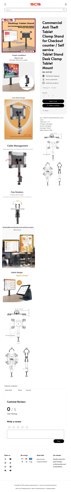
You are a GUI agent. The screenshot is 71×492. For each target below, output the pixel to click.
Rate (58, 441)
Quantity (44, 93)
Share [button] (46, 110)
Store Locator (41, 459)
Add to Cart (53, 101)
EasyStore (54, 485)
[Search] (64, 9)
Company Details (42, 462)
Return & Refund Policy (38, 488)
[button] (5, 4)
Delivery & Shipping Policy (23, 488)
